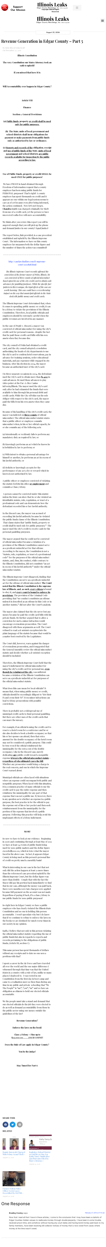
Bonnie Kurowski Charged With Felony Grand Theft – (14, 1153)
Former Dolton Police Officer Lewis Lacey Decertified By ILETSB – (13, 1190)
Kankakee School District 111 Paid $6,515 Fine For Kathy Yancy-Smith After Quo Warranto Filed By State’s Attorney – (39, 1156)
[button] (102, 20)
